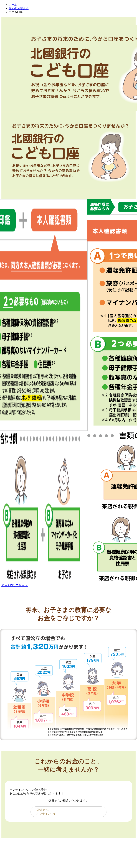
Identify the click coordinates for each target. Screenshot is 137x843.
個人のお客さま (19, 8)
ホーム (13, 4)
